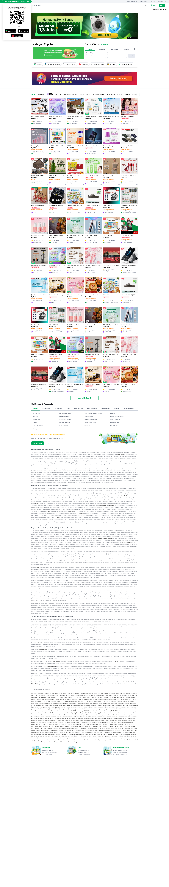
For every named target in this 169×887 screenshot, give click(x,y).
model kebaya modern (129, 693)
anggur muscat (63, 697)
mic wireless (74, 726)
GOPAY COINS (114, 425)
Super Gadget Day (115, 419)
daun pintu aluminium (77, 718)
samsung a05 (46, 730)
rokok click (40, 738)
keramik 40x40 (100, 711)
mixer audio (133, 707)
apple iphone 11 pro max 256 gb (118, 730)
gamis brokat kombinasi (45, 695)
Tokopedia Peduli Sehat (65, 419)
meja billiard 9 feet (102, 699)
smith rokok (49, 740)
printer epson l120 (49, 718)
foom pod (106, 730)
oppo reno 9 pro (107, 734)
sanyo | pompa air (103, 714)
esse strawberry (89, 730)
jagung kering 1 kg (127, 699)
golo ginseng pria (40, 740)
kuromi (70, 709)
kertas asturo (40, 716)
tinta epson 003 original (90, 718)
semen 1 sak (42, 722)
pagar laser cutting (91, 716)
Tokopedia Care (162, 1)
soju (74, 697)
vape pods (115, 734)
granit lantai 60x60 (36, 709)
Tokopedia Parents (63, 425)
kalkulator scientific (92, 714)
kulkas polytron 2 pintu (53, 697)
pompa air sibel (47, 711)
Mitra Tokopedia (114, 422)
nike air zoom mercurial (49, 701)
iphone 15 (95, 726)
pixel (93, 722)
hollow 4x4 (41, 720)
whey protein (114, 738)
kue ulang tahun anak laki (123, 697)
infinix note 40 (61, 722)
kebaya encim (93, 693)
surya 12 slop (114, 740)
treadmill (119, 699)
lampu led (84, 714)
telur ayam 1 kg (38, 701)
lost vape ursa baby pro (73, 742)
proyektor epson (81, 716)
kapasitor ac (70, 699)
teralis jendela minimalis (88, 709)
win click (33, 742)
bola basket (66, 703)
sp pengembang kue (60, 707)
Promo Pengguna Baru (64, 416)
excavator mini (40, 705)
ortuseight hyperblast (116, 701)
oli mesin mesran (70, 722)
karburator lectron (53, 724)
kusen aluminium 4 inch (62, 720)
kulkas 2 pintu (66, 693)
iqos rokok (91, 740)
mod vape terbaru (98, 732)
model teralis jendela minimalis (55, 713)
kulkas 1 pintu (93, 697)
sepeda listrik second (123, 722)
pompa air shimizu (101, 718)
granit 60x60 (35, 707)
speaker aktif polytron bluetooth (89, 728)
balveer (53, 711)
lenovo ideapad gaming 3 (70, 713)
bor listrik (86, 707)
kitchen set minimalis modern (97, 707)
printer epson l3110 (66, 718)
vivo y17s (68, 732)
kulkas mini (119, 693)
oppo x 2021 (61, 736)
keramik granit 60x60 (83, 711)
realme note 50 (114, 726)
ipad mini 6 (51, 726)
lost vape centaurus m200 (103, 738)
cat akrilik (94, 705)
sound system (89, 726)
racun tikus (112, 705)
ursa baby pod (131, 732)
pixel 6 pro (81, 726)
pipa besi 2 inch (70, 714)
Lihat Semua (104, 44)
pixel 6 (131, 722)
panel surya (81, 713)
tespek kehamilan (128, 738)
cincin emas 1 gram (88, 695)
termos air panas (126, 709)
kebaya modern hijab (76, 693)
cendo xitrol (57, 738)
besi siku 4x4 (119, 714)
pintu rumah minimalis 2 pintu (113, 709)
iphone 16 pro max (60, 732)
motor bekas (68, 724)
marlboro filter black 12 (67, 734)
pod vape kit (39, 730)
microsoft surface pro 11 (58, 714)
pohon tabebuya (57, 705)
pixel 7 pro (106, 724)
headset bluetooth (104, 726)
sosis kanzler (77, 699)
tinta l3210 (34, 718)
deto (45, 738)
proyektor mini (119, 716)
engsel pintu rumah (85, 720)
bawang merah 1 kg (101, 709)
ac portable (34, 693)
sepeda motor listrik (73, 720)
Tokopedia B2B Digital (90, 422)
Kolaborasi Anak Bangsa (65, 422)
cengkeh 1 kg (118, 705)
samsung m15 (51, 732)
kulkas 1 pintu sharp (114, 695)
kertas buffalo (112, 714)
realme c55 (57, 734)
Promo (153, 1)
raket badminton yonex (45, 703)
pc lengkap (92, 711)
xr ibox (35, 738)
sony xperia (124, 736)
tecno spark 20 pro (79, 734)
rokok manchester (129, 728)
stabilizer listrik (110, 707)
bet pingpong (131, 701)
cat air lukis (77, 701)
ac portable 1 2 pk (56, 695)
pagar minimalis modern (118, 713)
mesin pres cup (101, 716)
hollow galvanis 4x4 (70, 716)
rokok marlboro (83, 740)
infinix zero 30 (101, 728)
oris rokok (50, 738)
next (135, 26)
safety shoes (112, 693)
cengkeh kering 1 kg (103, 705)
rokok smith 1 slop (86, 736)
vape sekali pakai (123, 740)
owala (41, 707)
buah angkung (101, 697)
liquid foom (114, 732)
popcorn (122, 695)
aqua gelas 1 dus (40, 699)
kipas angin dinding (103, 693)
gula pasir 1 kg (45, 709)
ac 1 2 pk (78, 697)
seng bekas (40, 718)
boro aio (85, 738)
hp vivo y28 (89, 724)
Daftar (162, 5)
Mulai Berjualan (144, 1)
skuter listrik (113, 724)
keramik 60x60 (123, 718)
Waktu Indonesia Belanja (65, 413)
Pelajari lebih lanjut (49, 443)
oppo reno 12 (119, 728)
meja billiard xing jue (83, 703)
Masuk (154, 5)
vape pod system (71, 730)
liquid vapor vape (55, 730)
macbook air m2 (106, 713)
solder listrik (59, 711)
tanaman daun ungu (71, 707)
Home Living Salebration (90, 419)
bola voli (83, 701)
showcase (126, 705)
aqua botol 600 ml (61, 699)
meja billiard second (123, 703)
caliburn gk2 (65, 740)
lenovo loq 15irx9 (109, 711)
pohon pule (126, 707)
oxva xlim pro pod (111, 728)
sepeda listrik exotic (115, 720)
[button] (160, 9)
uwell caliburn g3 (41, 742)
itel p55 (121, 734)
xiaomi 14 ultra (80, 730)
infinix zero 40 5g (95, 734)
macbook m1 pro (130, 711)
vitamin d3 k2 (92, 738)
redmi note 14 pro (122, 732)
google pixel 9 (79, 722)
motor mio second (98, 724)
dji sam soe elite (133, 740)
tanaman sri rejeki (110, 716)
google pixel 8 (66, 726)
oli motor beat (87, 722)
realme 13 (77, 728)
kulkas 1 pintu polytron (77, 695)
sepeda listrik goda (50, 720)
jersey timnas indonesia (67, 701)
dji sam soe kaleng (39, 736)
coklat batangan (112, 699)
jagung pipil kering (86, 699)
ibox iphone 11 (120, 724)
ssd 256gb (42, 714)
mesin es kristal (119, 707)
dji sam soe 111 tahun (48, 734)
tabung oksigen (57, 740)
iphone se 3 (78, 736)
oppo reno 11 (48, 736)
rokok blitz (87, 734)
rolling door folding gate (95, 713)
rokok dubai (127, 734)
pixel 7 (45, 728)
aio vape (120, 738)
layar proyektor (61, 716)
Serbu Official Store (38, 425)
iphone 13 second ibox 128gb (85, 732)
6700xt (86, 713)
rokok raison (130, 730)
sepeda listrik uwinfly (112, 718)
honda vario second (52, 722)
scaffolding (49, 714)
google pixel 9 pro (43, 724)
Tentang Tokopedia (132, 1)
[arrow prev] (33, 64)
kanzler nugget (85, 697)
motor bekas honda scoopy (103, 722)
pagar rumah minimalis (103, 720)
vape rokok (107, 740)
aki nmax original (43, 726)
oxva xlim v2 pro (65, 738)
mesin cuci (86, 693)
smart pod (55, 736)
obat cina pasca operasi (76, 738)
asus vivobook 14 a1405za (70, 711)
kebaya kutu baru (42, 693)
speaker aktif (58, 726)
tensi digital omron (73, 740)
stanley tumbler (64, 709)
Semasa (35, 422)
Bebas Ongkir (36, 413)
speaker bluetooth (123, 726)
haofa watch (107, 732)
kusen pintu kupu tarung (128, 720)
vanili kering (80, 707)
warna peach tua (66, 695)
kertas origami (128, 714)
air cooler (96, 695)
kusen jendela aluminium (130, 716)
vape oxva (74, 732)
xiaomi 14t (94, 736)
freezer (70, 697)
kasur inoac (58, 718)
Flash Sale (35, 416)
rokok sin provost (98, 740)
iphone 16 (61, 724)
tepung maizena (133, 705)
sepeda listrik (34, 722)
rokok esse (101, 736)
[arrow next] (135, 64)
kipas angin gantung (50, 699)
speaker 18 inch (39, 728)
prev (34, 26)
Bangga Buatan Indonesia (116, 416)
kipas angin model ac (110, 697)
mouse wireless (129, 713)
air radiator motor (129, 724)
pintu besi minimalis (120, 711)
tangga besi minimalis (50, 716)
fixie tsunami (93, 720)
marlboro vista (43, 732)
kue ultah (94, 699)
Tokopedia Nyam (88, 416)
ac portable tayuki (129, 695)
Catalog (35, 428)
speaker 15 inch (52, 728)
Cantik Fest (87, 425)
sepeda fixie (34, 724)
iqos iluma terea (70, 736)
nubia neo (63, 730)
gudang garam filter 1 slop (59, 742)
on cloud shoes (104, 695)
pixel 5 (74, 724)
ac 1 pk (49, 693)
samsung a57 (34, 726)
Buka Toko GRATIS (37, 443)
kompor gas (38, 711)
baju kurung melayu (57, 693)
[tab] (90, 49)
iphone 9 (107, 736)
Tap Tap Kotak (36, 419)
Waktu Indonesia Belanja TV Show (93, 413)
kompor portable (78, 705)
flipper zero (78, 714)
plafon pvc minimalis (48, 707)
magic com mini (77, 709)
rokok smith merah (115, 736)
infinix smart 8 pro (98, 730)
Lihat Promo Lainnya (132, 37)
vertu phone (114, 722)
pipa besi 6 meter (54, 709)
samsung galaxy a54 (36, 734)
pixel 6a (59, 728)
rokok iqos (49, 742)
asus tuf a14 (43, 713)
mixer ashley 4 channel (68, 728)
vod (102, 734)
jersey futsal (94, 701)
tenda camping (106, 703)
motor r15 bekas (81, 724)
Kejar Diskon (113, 413)
